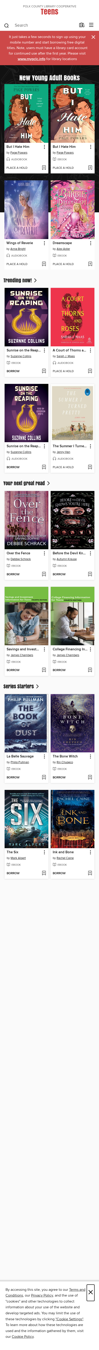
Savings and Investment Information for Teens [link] (24, 649)
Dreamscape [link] (62, 243)
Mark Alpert (18, 858)
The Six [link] (12, 852)
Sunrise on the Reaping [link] (24, 350)
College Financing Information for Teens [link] (70, 649)
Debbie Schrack (21, 559)
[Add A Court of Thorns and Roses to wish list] (90, 371)
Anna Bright (18, 249)
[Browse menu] (91, 25)
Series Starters (19, 686)
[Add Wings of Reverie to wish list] (44, 264)
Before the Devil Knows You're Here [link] (70, 553)
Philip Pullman (20, 762)
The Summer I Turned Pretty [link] (70, 446)
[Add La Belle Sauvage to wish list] (44, 778)
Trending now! (18, 280)
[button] (44, 147)
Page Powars (18, 153)
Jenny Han (63, 452)
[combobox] (40, 25)
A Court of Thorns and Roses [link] (70, 350)
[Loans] (82, 26)
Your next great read (24, 483)
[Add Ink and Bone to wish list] (90, 874)
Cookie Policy (23, 1336)
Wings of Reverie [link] (19, 243)
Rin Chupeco (65, 762)
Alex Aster (63, 249)
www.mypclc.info (31, 59)
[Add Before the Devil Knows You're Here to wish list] (90, 575)
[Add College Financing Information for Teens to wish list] (90, 670)
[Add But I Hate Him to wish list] (44, 168)
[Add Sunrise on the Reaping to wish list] (44, 371)
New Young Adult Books (49, 77)
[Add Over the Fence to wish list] (44, 575)
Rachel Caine (65, 858)
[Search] (6, 25)
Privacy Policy (42, 1295)
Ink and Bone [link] (63, 852)
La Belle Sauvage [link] (20, 756)
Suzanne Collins (21, 356)
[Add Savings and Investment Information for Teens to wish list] (44, 670)
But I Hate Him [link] (17, 147)
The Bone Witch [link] (65, 756)
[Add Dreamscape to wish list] (90, 264)
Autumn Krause (67, 559)
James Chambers (22, 655)
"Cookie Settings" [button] (69, 1319)
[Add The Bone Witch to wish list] (90, 778)
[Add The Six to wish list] (44, 874)
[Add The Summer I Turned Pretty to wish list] (90, 467)
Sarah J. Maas (66, 356)
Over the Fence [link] (18, 553)
